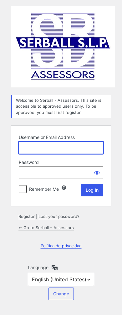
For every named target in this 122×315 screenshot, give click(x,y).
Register (26, 216)
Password (29, 162)
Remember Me (44, 189)
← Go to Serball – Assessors (46, 227)
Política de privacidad (61, 245)
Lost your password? (58, 216)
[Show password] (97, 172)
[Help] (64, 187)
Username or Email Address (47, 137)
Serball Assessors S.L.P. (63, 46)
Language (38, 267)
